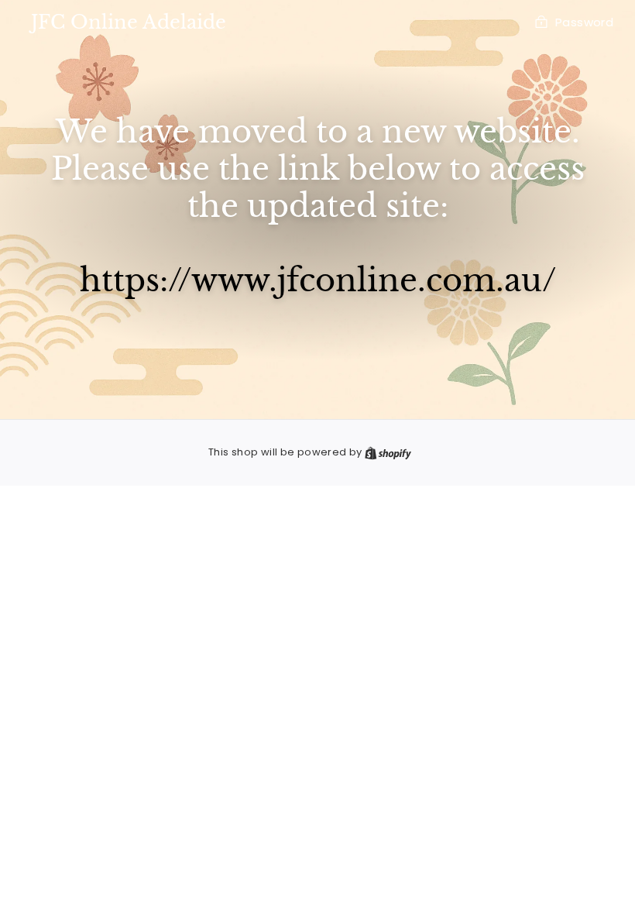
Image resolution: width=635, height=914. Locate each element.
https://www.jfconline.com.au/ (318, 280)
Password (584, 22)
